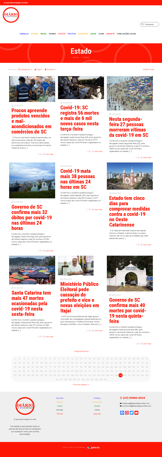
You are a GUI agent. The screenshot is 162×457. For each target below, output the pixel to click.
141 (85, 375)
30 (142, 359)
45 (72, 363)
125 (15, 375)
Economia (97, 402)
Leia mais (49, 154)
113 (98, 371)
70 (46, 367)
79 (85, 367)
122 (138, 371)
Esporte (97, 414)
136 (63, 375)
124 (146, 371)
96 (24, 371)
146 (107, 375)
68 (37, 367)
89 (129, 367)
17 (85, 359)
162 (83, 379)
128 (28, 375)
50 (94, 363)
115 (107, 371)
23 (112, 359)
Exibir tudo (149, 69)
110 (85, 371)
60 (138, 363)
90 (133, 367)
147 (111, 375)
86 (116, 367)
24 (116, 359)
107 (72, 371)
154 (142, 375)
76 (72, 367)
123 (142, 371)
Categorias (25, 69)
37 (37, 363)
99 (37, 371)
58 (129, 363)
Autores (50, 69)
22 (107, 359)
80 (90, 367)
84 (107, 367)
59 (134, 363)
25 (120, 359)
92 (142, 367)
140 (81, 375)
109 (81, 371)
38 (41, 363)
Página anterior (82, 351)
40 (50, 363)
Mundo (59, 410)
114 (103, 371)
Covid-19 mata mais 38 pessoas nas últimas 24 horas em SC (77, 179)
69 (41, 367)
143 (94, 375)
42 (59, 363)
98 (33, 371)
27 (129, 359)
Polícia (60, 414)
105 (63, 371)
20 (98, 359)
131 (41, 375)
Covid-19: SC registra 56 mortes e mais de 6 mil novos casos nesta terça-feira (79, 118)
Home (76, 57)
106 (67, 371)
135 (59, 375)
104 (59, 371)
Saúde (97, 406)
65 (24, 367)
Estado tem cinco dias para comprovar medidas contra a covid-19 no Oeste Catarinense (129, 211)
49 (90, 363)
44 (68, 363)
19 (94, 359)
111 (90, 371)
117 (116, 371)
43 (63, 363)
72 (55, 367)
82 (98, 367)
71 (50, 367)
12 (63, 359)
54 (112, 363)
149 (120, 375)
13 (68, 359)
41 (55, 363)
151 (129, 375)
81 (94, 367)
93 (147, 367)
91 (138, 367)
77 (77, 367)
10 (55, 359)
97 (28, 371)
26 (125, 359)
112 (94, 371)
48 (85, 363)
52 (103, 363)
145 (103, 375)
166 (100, 379)
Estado (86, 57)
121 (133, 371)
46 (77, 363)
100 (41, 371)
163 (87, 379)
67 (33, 367)
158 (65, 379)
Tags (39, 69)
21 (103, 359)
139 (76, 375)
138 (72, 375)
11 (59, 359)
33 (20, 363)
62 (147, 363)
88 (125, 367)
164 (91, 379)
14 (72, 359)
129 (32, 375)
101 (46, 371)
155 (146, 375)
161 (79, 379)
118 (120, 371)
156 (57, 379)
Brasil (59, 406)
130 (37, 375)
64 (20, 367)
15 (77, 359)
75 (68, 367)
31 (147, 359)
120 (129, 371)
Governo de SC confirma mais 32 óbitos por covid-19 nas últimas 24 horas (32, 217)
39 (46, 363)
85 (112, 367)
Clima (97, 410)
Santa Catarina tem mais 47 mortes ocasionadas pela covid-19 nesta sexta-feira (31, 303)
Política (97, 398)
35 (28, 363)
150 (124, 375)
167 (105, 379)
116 (112, 371)
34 (24, 363)
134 (54, 375)
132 (45, 375)
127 (24, 375)
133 (50, 375)
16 (81, 359)
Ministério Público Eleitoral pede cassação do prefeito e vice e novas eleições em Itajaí (79, 297)
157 (61, 379)
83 (103, 367)
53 (107, 363)
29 (138, 359)
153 (138, 375)
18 (90, 359)
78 (81, 367)
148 (116, 375)
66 (28, 367)
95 (20, 371)
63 (15, 367)
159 (70, 379)
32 (15, 363)
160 (74, 379)
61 (142, 363)
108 (76, 371)
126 (19, 375)
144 (98, 375)
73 (59, 367)
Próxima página (80, 384)
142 (89, 375)
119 (125, 371)
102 (50, 371)
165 (96, 379)
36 (33, 363)
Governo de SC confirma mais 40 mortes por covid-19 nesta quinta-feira (127, 310)
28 (134, 359)
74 (63, 367)
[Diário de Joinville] (11, 14)
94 (15, 371)
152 (133, 375)
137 (67, 375)
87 (120, 367)
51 (99, 363)
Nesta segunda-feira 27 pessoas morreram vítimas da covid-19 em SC (128, 127)
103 (54, 371)
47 (81, 363)
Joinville (59, 398)
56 (120, 363)
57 (125, 363)
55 (116, 363)
